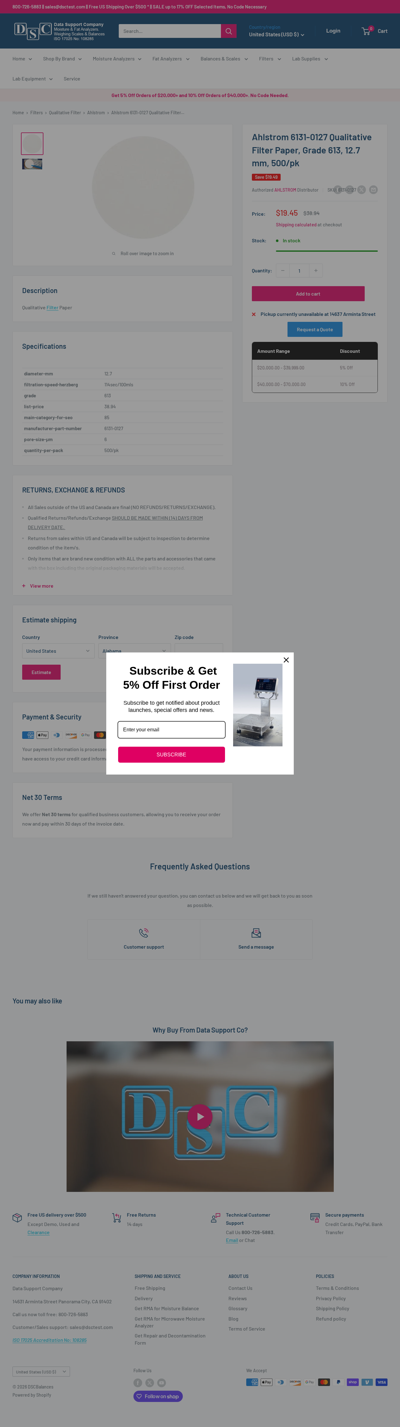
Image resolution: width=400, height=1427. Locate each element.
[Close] (286, 659)
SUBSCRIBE (171, 754)
